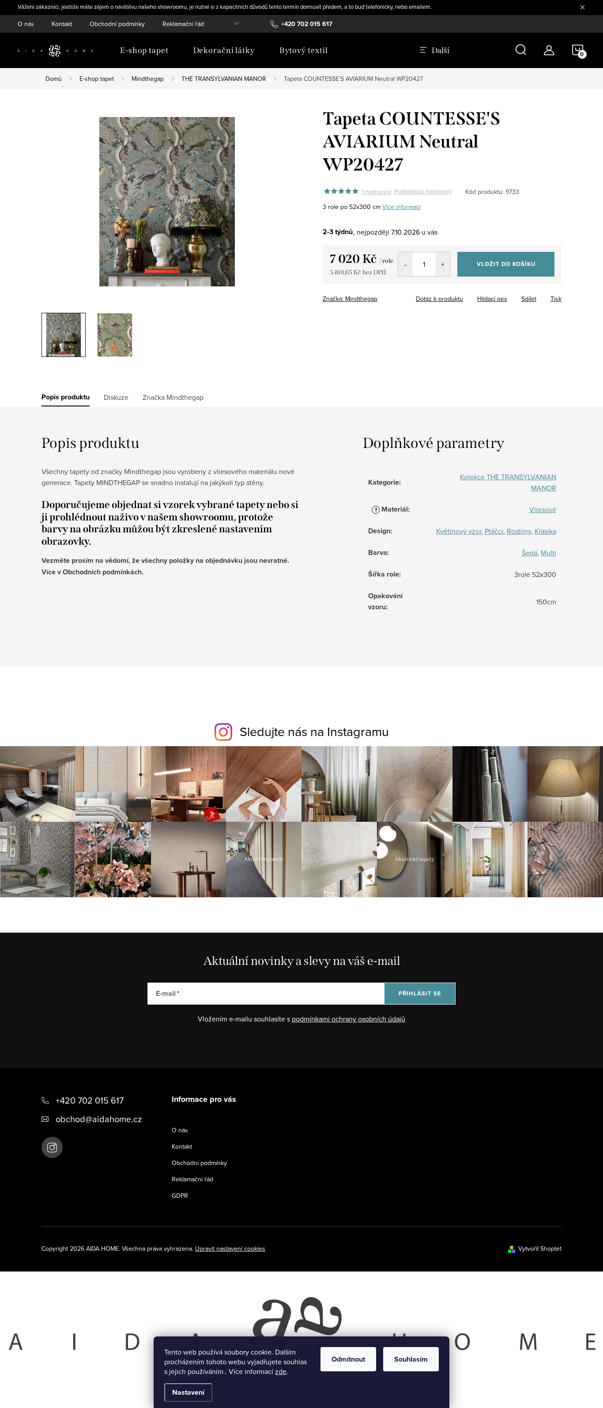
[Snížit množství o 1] (405, 264)
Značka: (350, 298)
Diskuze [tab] (116, 397)
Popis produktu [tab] (65, 397)
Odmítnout (348, 1359)
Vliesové (542, 509)
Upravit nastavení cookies (230, 1248)
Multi (548, 553)
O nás (26, 23)
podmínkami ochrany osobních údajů (348, 1019)
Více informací (401, 206)
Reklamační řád (183, 23)
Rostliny (519, 531)
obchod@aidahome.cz (99, 1118)
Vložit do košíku (506, 264)
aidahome (52, 1147)
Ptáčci (494, 531)
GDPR (180, 1195)
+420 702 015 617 (90, 1100)
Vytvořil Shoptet (540, 1248)
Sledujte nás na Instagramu (314, 731)
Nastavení (188, 1392)
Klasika (545, 531)
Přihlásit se (420, 993)
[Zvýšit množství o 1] (442, 264)
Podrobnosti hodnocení (423, 191)
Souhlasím (411, 1359)
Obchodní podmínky (117, 23)
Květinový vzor (458, 531)
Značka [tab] (173, 397)
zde (280, 1371)
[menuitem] (144, 50)
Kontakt (62, 23)
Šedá (529, 553)
